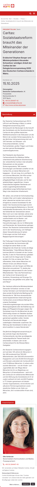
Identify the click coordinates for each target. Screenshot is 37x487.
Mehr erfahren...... (15, 484)
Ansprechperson (8, 402)
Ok (33, 484)
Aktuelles (16, 19)
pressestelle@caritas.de (13, 103)
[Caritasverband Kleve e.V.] (18, 5)
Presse (23, 19)
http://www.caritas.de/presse (15, 105)
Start (10, 19)
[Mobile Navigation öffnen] (34, 13)
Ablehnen (26, 484)
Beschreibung (7, 114)
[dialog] (19, 476)
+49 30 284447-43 (12, 464)
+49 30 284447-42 (11, 101)
